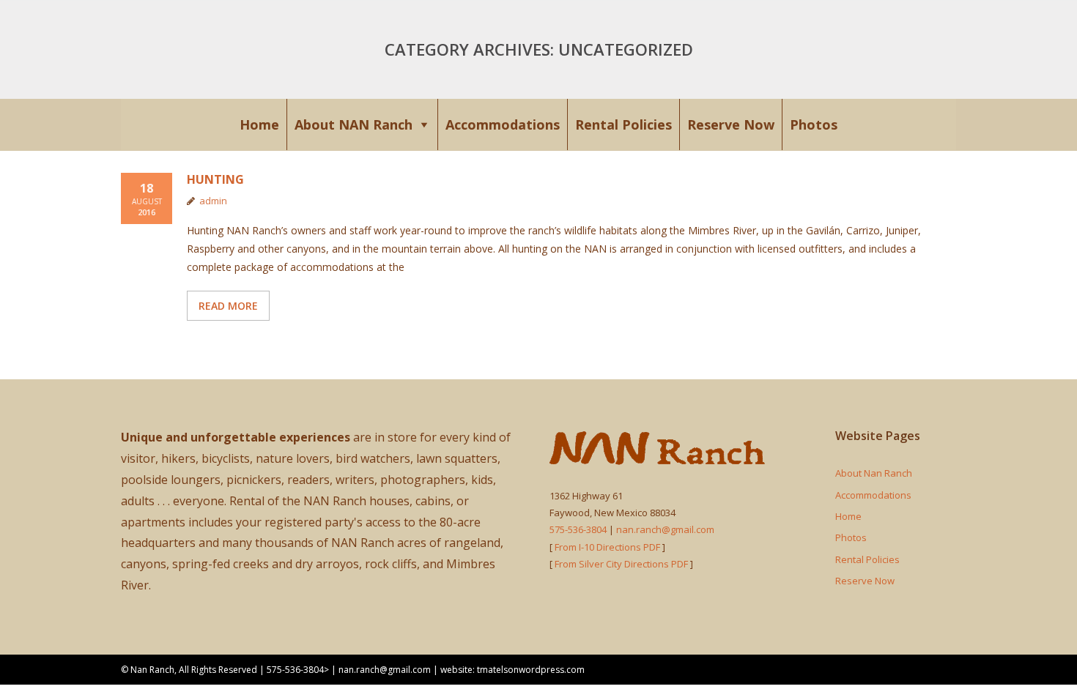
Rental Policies (623, 124)
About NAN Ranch (353, 124)
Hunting (215, 179)
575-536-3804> (298, 669)
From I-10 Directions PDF (608, 547)
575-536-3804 (578, 529)
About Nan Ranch (873, 473)
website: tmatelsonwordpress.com (512, 669)
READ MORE (228, 306)
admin (213, 200)
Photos (813, 124)
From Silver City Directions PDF (621, 563)
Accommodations (502, 124)
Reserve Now (730, 124)
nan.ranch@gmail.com (665, 529)
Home (259, 124)
